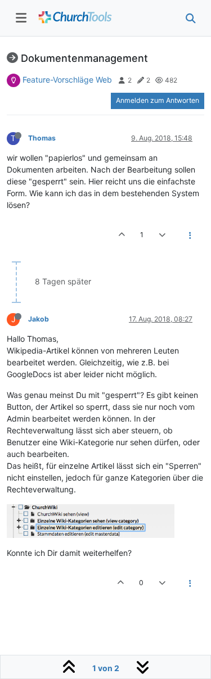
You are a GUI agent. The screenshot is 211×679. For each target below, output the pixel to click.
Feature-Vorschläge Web (67, 79)
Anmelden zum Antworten (157, 100)
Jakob (38, 319)
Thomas (42, 138)
